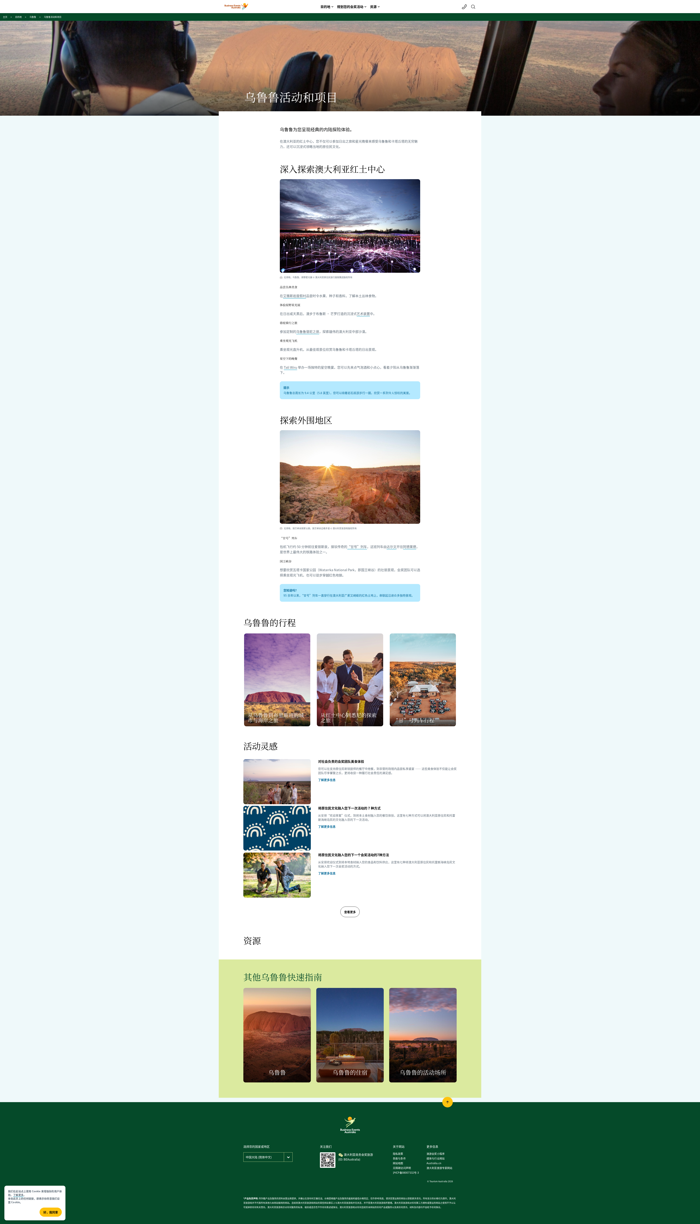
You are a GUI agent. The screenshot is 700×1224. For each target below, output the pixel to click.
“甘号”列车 (357, 546)
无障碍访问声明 (402, 1168)
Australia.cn (434, 1163)
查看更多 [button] (350, 912)
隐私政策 (398, 1153)
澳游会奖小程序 (436, 1153)
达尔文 (391, 546)
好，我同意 (50, 1212)
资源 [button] (373, 6)
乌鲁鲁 (33, 16)
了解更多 (18, 1195)
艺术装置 (363, 313)
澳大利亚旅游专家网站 (439, 1168)
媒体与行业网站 (436, 1158)
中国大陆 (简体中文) (259, 1157)
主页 (5, 16)
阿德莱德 (409, 546)
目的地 (18, 16)
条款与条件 (399, 1158)
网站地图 (398, 1163)
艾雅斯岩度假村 (294, 295)
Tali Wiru (290, 367)
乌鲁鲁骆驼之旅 (307, 331)
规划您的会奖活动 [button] (350, 6)
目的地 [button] (325, 6)
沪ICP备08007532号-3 (406, 1172)
